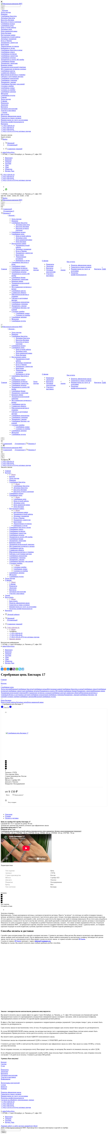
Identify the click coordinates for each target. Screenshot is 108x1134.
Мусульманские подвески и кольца (38, 693)
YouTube (8, 163)
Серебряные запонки (26, 696)
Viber (7, 165)
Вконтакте (9, 158)
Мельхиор (37, 696)
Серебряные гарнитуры (16, 691)
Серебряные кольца (40, 689)
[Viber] (14, 669)
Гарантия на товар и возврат (11, 1094)
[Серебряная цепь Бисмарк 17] (26, 733)
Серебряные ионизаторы (39, 695)
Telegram (8, 161)
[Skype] (20, 669)
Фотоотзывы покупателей (10, 1083)
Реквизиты (5, 1070)
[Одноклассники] (5, 669)
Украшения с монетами (85, 691)
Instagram (8, 160)
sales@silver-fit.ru (8, 152)
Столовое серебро (20, 567)
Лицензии (4, 1071)
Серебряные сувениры (56, 695)
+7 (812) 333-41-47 (16, 131)
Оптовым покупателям (9, 1075)
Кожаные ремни (99, 691)
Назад (13, 474)
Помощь (4, 1088)
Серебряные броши (70, 691)
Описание (8, 814)
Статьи (3, 1085)
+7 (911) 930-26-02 (7, 129)
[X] (11, 669)
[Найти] (2, 8)
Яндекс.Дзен (9, 171)
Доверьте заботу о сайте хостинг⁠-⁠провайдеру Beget (19, 1126)
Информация (5, 1079)
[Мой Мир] (8, 669)
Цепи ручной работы (8, 702)
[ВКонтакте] (2, 669)
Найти (3, 1132)
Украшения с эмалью (71, 695)
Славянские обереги (72, 693)
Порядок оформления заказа (11, 1092)
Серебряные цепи (20, 499)
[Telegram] (23, 669)
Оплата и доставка (11, 818)
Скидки (3, 1064)
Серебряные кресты (58, 693)
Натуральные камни (21, 512)
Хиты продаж (6, 689)
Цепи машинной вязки (35, 702)
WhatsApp (8, 169)
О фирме (12, 584)
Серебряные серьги (90, 689)
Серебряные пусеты (48, 696)
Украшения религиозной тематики (13, 693)
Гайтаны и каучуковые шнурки (18, 695)
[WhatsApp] (17, 669)
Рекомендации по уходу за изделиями (14, 1096)
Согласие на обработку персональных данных (17, 1100)
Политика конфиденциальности (12, 1098)
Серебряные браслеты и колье (72, 689)
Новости (4, 1087)
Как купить (13, 601)
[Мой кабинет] (2, 441)
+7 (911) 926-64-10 (7, 125)
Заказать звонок (15, 639)
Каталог (12, 476)
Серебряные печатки (32, 691)
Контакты (4, 1073)
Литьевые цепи (21, 702)
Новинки (14, 689)
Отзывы (8, 816)
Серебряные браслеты (21, 486)
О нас (3, 1066)
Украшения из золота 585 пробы (51, 691)
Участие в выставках (8, 1077)
